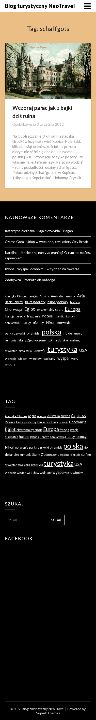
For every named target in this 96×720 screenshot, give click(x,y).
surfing (75, 340)
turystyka (62, 349)
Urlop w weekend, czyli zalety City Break (57, 242)
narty (26, 322)
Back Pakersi (14, 302)
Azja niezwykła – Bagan (55, 231)
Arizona (44, 296)
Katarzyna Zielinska (20, 231)
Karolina (11, 252)
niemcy (38, 322)
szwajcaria (25, 350)
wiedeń (22, 358)
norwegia (64, 323)
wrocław (35, 358)
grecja (20, 316)
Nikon (50, 322)
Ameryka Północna (16, 296)
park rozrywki (15, 333)
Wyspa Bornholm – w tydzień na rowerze (48, 269)
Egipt (29, 309)
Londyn (70, 316)
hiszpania (33, 316)
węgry (74, 358)
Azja (81, 295)
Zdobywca (13, 280)
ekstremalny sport (50, 310)
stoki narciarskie (58, 340)
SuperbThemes (48, 713)
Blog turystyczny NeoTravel (40, 5)
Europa (72, 309)
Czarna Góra (14, 242)
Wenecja (10, 358)
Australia (57, 296)
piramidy (33, 333)
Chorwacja (13, 309)
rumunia (10, 340)
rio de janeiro (73, 333)
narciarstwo (12, 322)
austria (70, 296)
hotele (47, 316)
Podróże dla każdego (39, 280)
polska (52, 331)
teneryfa (40, 351)
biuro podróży (58, 302)
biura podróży (35, 302)
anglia (33, 296)
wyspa (63, 358)
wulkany (49, 358)
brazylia (75, 302)
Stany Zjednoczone (32, 340)
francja (10, 316)
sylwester (11, 350)
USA (83, 350)
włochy (10, 364)
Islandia (59, 316)
